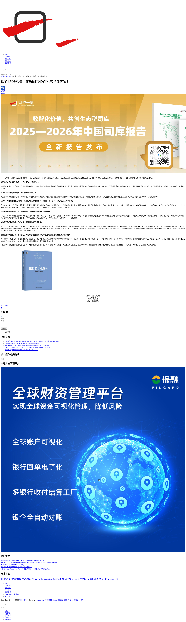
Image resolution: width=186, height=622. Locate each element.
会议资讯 (37, 579)
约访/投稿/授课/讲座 (12, 594)
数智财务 (8, 59)
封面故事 (66, 579)
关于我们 (8, 596)
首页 (6, 54)
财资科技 (112, 579)
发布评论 (4, 328)
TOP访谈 (6, 579)
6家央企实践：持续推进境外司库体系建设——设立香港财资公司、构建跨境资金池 (29, 562)
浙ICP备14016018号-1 (77, 600)
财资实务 (104, 579)
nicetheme (40, 600)
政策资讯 (74, 579)
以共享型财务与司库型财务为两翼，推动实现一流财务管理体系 (22, 560)
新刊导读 (94, 579)
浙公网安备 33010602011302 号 (57, 600)
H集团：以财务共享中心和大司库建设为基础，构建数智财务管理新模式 (25, 569)
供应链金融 (47, 579)
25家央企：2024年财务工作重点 (12, 565)
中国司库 (8, 57)
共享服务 (8, 61)
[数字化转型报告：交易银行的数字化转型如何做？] (37, 292)
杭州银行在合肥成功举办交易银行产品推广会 (16, 567)
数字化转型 (5, 306)
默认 (116, 579)
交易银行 (8, 63)
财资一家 (22, 600)
